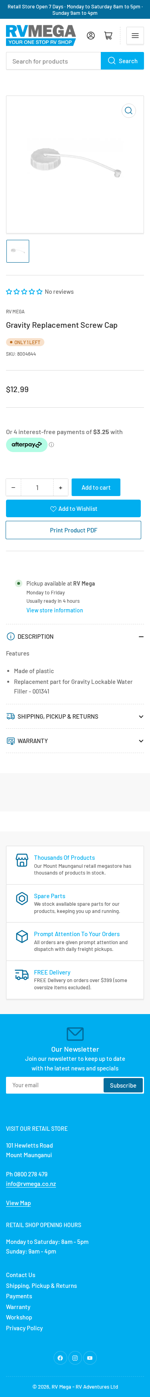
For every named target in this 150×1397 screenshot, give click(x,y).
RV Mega (61, 1386)
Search (128, 60)
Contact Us (20, 1274)
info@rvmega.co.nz (31, 1183)
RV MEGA (15, 311)
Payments (19, 1295)
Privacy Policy (24, 1327)
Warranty (18, 1306)
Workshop (19, 1317)
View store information (54, 610)
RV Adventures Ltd (97, 1386)
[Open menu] (135, 35)
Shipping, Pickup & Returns (41, 1285)
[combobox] (75, 61)
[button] (25, 291)
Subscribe (123, 1085)
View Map (18, 1202)
